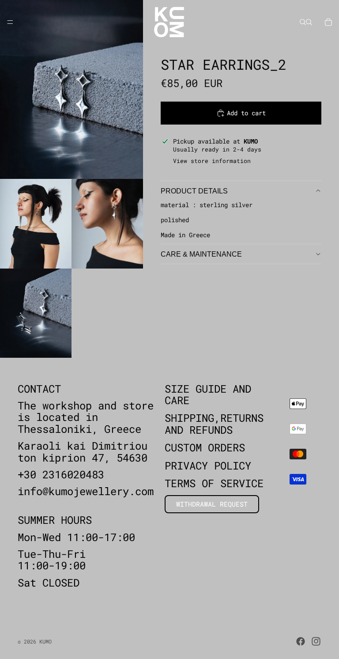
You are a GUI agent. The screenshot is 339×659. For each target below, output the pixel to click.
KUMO (45, 641)
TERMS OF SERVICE (214, 483)
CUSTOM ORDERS (205, 448)
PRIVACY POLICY (208, 465)
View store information (212, 161)
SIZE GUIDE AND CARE (208, 394)
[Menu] (10, 22)
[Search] (303, 22)
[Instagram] (316, 641)
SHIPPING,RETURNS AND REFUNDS (214, 424)
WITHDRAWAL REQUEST (212, 504)
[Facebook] (300, 641)
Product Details (194, 191)
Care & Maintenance (201, 254)
